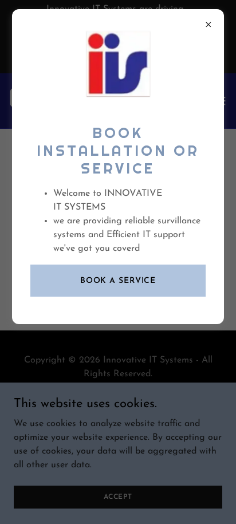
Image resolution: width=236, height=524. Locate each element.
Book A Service (118, 281)
